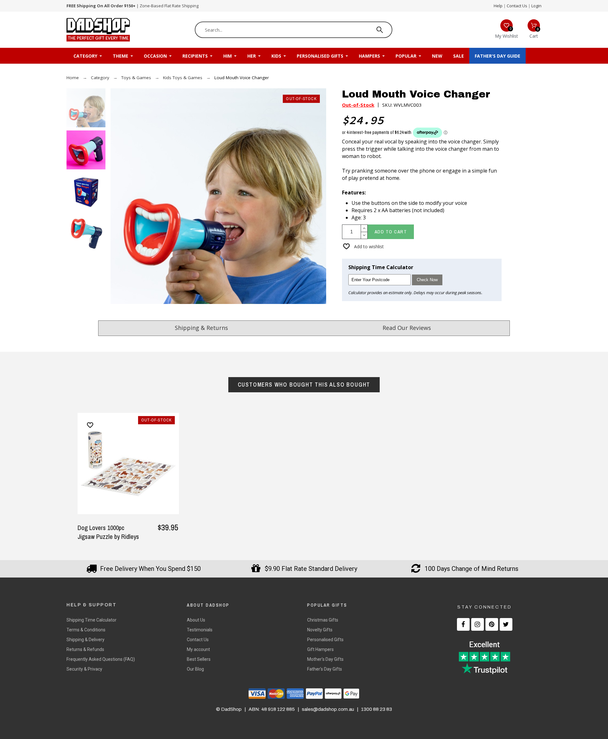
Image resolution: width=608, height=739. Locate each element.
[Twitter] (506, 624)
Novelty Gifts (319, 629)
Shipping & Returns (201, 328)
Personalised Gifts (325, 639)
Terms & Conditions (85, 629)
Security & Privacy (84, 669)
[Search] (379, 30)
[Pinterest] (491, 624)
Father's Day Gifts (324, 669)
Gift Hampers (320, 649)
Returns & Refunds (85, 649)
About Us (196, 619)
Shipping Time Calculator (91, 619)
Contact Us (517, 6)
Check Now (427, 279)
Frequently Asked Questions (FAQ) (100, 659)
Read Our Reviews (407, 328)
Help (498, 6)
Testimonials (199, 629)
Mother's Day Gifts (325, 659)
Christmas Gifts (322, 619)
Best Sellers (199, 659)
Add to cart (391, 231)
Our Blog (195, 669)
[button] (363, 246)
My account (198, 649)
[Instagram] (477, 624)
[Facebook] (463, 624)
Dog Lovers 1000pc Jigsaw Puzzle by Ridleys (108, 532)
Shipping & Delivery (85, 639)
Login (536, 6)
